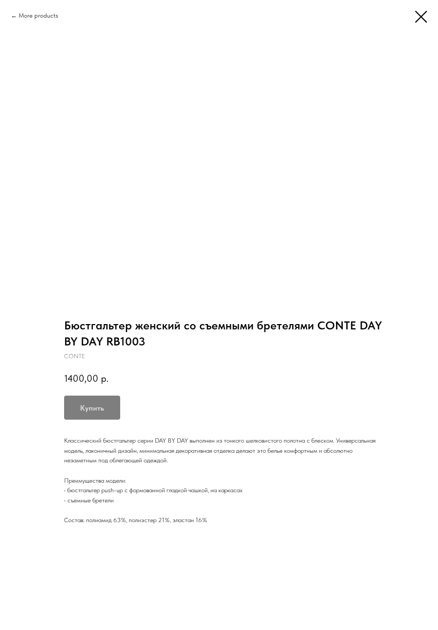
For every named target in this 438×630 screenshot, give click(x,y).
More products (38, 15)
